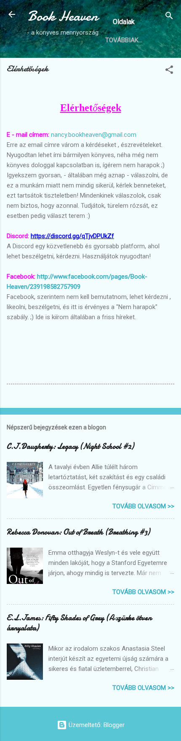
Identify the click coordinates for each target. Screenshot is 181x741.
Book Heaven (63, 16)
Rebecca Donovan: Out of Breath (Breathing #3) (78, 532)
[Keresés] (169, 17)
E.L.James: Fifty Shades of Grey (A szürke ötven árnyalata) (79, 623)
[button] (169, 71)
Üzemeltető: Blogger (96, 725)
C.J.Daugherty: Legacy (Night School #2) (70, 446)
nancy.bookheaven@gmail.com (93, 134)
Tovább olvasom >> (143, 506)
